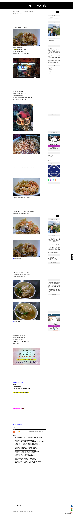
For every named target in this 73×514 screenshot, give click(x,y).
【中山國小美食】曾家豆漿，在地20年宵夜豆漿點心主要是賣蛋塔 (26, 448)
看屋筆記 (50, 68)
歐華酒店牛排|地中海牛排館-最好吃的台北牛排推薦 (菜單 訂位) (26, 459)
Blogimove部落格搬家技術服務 (69, 513)
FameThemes (58, 511)
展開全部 (49, 67)
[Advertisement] (29, 21)
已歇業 (49, 112)
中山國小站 (14, 13)
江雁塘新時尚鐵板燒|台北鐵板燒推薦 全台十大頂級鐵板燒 (25, 458)
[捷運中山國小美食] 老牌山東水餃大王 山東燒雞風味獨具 (25, 462)
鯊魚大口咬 (50, 156)
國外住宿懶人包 (51, 70)
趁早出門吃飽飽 (50, 155)
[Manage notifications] (71, 512)
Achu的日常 (50, 159)
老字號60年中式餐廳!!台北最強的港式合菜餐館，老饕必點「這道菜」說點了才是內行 (54, 286)
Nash (18, 13)
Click (72, 257)
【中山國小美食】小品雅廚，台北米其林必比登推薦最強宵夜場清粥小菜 (27, 444)
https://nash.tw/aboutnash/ (51, 54)
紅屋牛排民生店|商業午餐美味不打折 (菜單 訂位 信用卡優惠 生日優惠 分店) (28, 461)
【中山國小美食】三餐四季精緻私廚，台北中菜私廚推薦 (25, 455)
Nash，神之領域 (36, 5)
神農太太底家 (50, 160)
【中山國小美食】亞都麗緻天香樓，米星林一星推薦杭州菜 (25, 452)
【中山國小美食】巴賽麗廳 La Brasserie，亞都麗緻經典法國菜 (25, 450)
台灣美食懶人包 (51, 73)
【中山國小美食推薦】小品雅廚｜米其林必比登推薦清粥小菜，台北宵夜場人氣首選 (29, 441)
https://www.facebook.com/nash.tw (17, 427)
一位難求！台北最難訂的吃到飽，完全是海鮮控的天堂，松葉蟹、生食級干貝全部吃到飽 (54, 290)
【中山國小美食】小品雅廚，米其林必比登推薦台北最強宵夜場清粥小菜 (27, 451)
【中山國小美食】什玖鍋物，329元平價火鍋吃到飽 (24, 454)
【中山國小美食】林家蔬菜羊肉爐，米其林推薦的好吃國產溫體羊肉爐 (27, 439)
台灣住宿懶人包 (51, 69)
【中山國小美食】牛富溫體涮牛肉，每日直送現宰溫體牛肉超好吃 (26, 443)
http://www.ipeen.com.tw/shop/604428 (23, 388)
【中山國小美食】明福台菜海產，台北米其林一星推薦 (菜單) (25, 447)
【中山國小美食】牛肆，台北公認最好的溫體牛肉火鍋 (24, 440)
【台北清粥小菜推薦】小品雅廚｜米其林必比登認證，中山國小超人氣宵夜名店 (29, 437)
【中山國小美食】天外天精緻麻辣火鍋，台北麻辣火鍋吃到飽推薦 (26, 457)
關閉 (51, 67)
